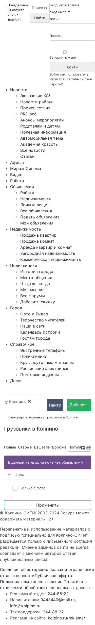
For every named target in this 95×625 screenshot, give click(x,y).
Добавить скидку (37, 301)
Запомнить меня (63, 57)
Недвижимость (35, 198)
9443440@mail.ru (58, 599)
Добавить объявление (79, 406)
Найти (55, 405)
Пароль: (56, 36)
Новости (19, 89)
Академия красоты (39, 144)
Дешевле (42, 447)
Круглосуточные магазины (47, 362)
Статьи (27, 156)
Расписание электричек (44, 368)
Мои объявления (36, 223)
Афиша (17, 162)
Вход (54, 5)
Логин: (55, 19)
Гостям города (35, 338)
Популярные (79, 447)
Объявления (22, 186)
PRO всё (28, 113)
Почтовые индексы (39, 374)
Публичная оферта (53, 575)
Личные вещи (33, 204)
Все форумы (32, 295)
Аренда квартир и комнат (46, 247)
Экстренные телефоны (43, 350)
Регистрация (69, 5)
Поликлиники (23, 265)
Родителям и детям (40, 126)
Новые (10, 447)
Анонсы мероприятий (42, 119)
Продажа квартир (38, 235)
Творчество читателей (43, 319)
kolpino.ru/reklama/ (66, 617)
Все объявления (36, 210)
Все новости (32, 150)
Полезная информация (43, 132)
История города (36, 271)
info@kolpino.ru (25, 605)
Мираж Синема (25, 168)
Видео (16, 174)
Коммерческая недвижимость (50, 259)
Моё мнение (32, 289)
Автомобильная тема (41, 138)
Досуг (16, 380)
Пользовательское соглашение (31, 581)
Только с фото (33, 488)
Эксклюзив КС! (35, 95)
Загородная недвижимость (47, 253)
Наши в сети (33, 326)
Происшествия (35, 107)
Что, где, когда (35, 283)
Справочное (22, 344)
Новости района (36, 101)
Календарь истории (40, 332)
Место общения (36, 277)
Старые (25, 447)
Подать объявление (40, 216)
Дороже (59, 447)
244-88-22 (58, 593)
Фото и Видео (34, 313)
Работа (17, 180)
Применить (47, 505)
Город (16, 307)
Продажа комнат (37, 241)
